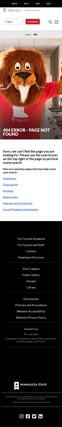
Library (31, 287)
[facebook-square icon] (28, 417)
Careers (31, 251)
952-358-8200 (31, 334)
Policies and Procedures (31, 305)
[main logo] (21, 10)
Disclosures (31, 299)
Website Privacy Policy (31, 317)
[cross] (56, 22)
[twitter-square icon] (34, 417)
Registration (10, 197)
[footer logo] (30, 385)
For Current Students (31, 238)
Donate (31, 281)
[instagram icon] (21, 417)
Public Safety (31, 275)
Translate (33, 21)
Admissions (9, 178)
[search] (50, 22)
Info (38, 3)
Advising (8, 191)
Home (27, 34)
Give (48, 3)
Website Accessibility (31, 311)
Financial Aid (10, 184)
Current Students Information (20, 209)
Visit (26, 3)
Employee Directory (31, 257)
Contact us (31, 328)
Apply (15, 3)
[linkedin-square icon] (40, 417)
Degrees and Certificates (17, 203)
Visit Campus (31, 268)
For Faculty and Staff (31, 245)
